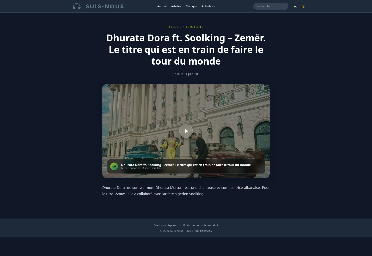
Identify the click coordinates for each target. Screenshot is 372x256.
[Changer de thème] (303, 6)
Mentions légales (165, 225)
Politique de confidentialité (200, 225)
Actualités (208, 6)
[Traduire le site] (294, 6)
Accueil (162, 6)
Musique (191, 6)
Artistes (176, 6)
